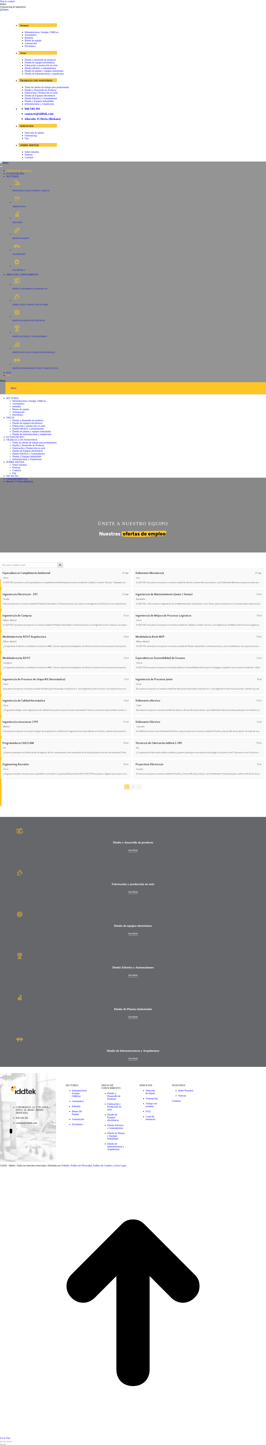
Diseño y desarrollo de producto (40, 59)
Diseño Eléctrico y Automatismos (41, 98)
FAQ (148, 1111)
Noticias (29, 154)
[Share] (4, 1441)
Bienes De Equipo (77, 1112)
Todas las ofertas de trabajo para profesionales (47, 87)
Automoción (31, 43)
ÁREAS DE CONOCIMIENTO (22, 274)
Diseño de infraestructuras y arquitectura (44, 73)
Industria (29, 37)
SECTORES (12, 176)
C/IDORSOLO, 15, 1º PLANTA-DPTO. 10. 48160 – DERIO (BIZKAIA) (32, 1110)
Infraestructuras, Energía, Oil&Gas (41, 32)
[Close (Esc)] (1, 1441)
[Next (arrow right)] (4, 1444)
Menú (13, 388)
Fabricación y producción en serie (41, 65)
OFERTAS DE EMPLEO (19, 171)
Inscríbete (133, 850)
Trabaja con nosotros (151, 1105)
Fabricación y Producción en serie (41, 92)
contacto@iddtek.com (39, 113)
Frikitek (65, 1165)
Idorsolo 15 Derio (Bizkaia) (43, 118)
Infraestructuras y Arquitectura (39, 104)
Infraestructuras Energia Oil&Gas (79, 1093)
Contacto (29, 157)
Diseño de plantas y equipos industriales (44, 71)
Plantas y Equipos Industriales (39, 101)
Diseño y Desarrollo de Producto (40, 90)
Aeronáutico (31, 35)
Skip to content (7, 1)
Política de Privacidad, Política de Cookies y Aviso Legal (98, 1165)
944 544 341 (32, 108)
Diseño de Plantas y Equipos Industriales (116, 1136)
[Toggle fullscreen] (7, 1441)
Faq (26, 138)
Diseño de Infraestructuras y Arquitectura (115, 1146)
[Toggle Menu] (1, 166)
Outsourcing (31, 135)
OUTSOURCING (15, 173)
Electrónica (30, 46)
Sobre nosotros (32, 152)
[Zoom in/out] (10, 1441)
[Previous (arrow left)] (1, 1444)
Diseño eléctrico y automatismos (40, 68)
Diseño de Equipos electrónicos (40, 95)
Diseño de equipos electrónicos (40, 62)
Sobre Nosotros (185, 1090)
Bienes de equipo (33, 40)
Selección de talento (34, 132)
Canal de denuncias (150, 1118)
